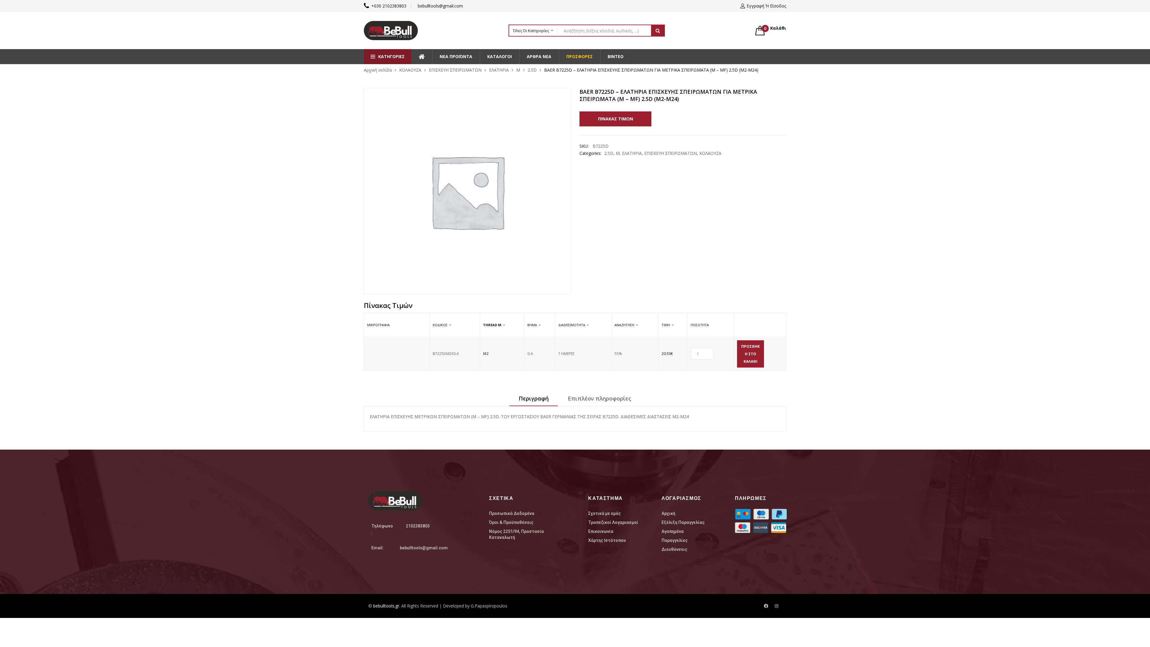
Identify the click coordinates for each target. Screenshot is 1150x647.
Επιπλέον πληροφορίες (599, 398)
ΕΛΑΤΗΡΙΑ (499, 70)
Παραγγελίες (675, 540)
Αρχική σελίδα (378, 70)
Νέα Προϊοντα (456, 56)
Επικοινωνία (600, 531)
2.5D (532, 70)
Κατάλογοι (499, 56)
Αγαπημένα (673, 531)
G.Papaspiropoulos (489, 606)
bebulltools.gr (386, 606)
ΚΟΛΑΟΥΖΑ (410, 70)
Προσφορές (579, 56)
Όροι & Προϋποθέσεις (511, 522)
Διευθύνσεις (674, 549)
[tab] (534, 400)
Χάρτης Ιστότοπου (607, 540)
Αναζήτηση (658, 31)
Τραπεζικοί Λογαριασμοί (613, 522)
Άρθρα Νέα (539, 56)
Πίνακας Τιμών (615, 119)
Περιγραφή (534, 398)
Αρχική (668, 513)
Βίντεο (616, 56)
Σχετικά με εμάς (604, 513)
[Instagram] (776, 605)
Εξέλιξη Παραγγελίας (683, 522)
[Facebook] (766, 605)
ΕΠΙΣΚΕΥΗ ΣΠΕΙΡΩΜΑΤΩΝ (455, 70)
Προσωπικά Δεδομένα (511, 513)
